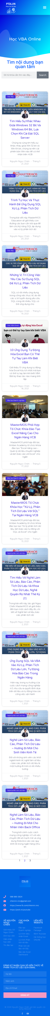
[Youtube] (28, 1014)
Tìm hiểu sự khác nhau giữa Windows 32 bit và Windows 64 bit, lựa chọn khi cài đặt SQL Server (25, 129)
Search (42, 75)
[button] (44, 7)
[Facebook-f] (22, 1014)
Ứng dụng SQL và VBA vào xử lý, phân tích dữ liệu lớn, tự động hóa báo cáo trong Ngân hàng (25, 669)
